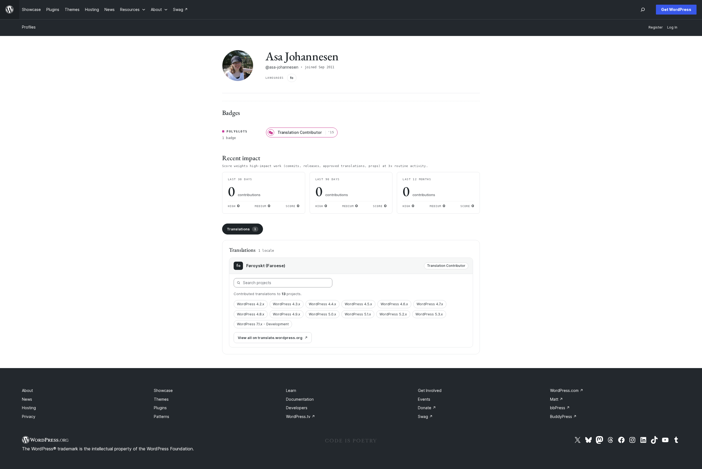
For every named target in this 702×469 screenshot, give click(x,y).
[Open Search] (642, 9)
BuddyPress (563, 416)
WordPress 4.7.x (430, 304)
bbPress (560, 407)
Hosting (29, 407)
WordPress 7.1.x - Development (263, 324)
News (27, 399)
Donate (427, 407)
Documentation (300, 399)
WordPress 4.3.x (286, 304)
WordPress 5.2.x (393, 314)
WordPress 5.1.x (358, 314)
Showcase (163, 390)
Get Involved (429, 390)
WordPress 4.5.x (358, 304)
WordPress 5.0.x (322, 314)
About (27, 390)
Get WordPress (676, 9)
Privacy (28, 416)
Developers (296, 407)
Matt (556, 399)
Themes (161, 399)
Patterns (161, 416)
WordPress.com (566, 390)
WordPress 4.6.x (394, 304)
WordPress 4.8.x (250, 314)
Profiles (29, 27)
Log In (672, 27)
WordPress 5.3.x (429, 314)
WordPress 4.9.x (286, 314)
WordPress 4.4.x (322, 304)
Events (424, 399)
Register (656, 27)
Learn (291, 390)
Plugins (160, 407)
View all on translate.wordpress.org (270, 337)
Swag (425, 416)
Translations (241, 229)
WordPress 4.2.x (250, 304)
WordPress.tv (300, 416)
